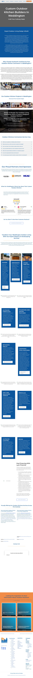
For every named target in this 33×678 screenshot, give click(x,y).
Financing (20, 1)
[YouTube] (5, 647)
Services (19, 643)
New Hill (20, 518)
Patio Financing (20, 645)
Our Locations (20, 642)
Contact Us (19, 648)
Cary (31, 516)
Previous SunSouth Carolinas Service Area (7, 633)
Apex (29, 516)
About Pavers (4, 287)
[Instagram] (3, 647)
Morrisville (26, 517)
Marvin (11, 518)
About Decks (22, 452)
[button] (1, 86)
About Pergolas (22, 407)
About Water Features (24, 325)
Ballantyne (14, 518)
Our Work (24, 1)
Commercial (16, 1)
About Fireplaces (7, 324)
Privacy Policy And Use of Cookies (16, 673)
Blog (27, 1)
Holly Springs (22, 517)
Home (4, 1)
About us (7, 1)
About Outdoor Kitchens (23, 373)
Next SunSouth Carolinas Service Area (26, 633)
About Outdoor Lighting (8, 456)
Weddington (7, 518)
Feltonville (27, 518)
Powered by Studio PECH (22, 675)
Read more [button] (3, 214)
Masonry (12, 645)
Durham (18, 517)
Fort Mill (5, 517)
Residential (11, 1)
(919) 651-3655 (21, 539)
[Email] (2, 649)
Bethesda (23, 518)
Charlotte (2, 516)
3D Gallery (19, 644)
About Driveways (16, 279)
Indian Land (3, 519)
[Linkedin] (5, 649)
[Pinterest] (3, 649)
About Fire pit (26, 281)
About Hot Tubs (7, 416)
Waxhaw (3, 518)
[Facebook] (2, 647)
